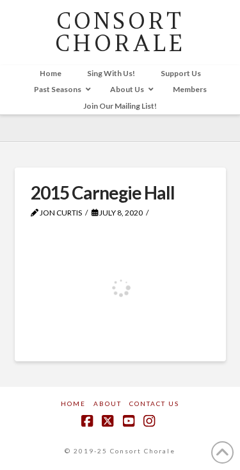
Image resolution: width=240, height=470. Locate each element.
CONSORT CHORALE (120, 32)
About (107, 403)
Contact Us (154, 403)
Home (73, 403)
